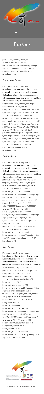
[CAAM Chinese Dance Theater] (22, 15)
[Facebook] (19, 33)
